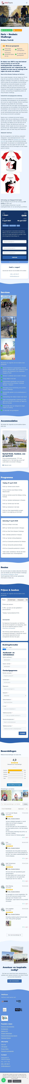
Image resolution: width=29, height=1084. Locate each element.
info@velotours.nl (14, 276)
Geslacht (5, 692)
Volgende (22, 733)
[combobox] (4, 715)
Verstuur (14, 257)
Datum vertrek (6, 663)
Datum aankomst (7, 657)
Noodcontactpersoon (8, 719)
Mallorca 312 (4, 1031)
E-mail (4, 706)
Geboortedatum (7, 699)
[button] (26, 15)
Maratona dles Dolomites (7, 1026)
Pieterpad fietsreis (6, 1038)
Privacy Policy (5, 1049)
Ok (9, 1081)
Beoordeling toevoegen (14, 785)
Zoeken (25, 804)
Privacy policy (17, 1081)
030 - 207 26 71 (14, 274)
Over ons (3, 1044)
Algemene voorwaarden (9, 628)
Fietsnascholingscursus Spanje (9, 1035)
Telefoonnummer (7, 712)
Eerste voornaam (7, 673)
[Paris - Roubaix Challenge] (7, 818)
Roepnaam (5, 686)
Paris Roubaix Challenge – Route (9, 574)
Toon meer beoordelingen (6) (14, 935)
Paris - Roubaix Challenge (14, 818)
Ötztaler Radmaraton (6, 1033)
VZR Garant (4, 1046)
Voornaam (5, 239)
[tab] (4, 600)
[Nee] (27, 1078)
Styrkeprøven (4, 1029)
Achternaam (6, 245)
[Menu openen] (27, 3)
